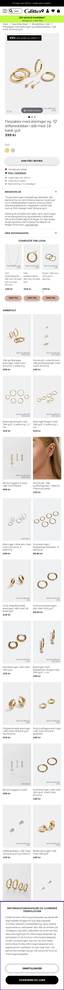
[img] (29, 117)
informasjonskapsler (16, 954)
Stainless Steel (20, 24)
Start (5, 24)
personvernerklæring (17, 950)
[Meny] (5, 11)
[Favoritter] (54, 11)
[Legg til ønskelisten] (55, 121)
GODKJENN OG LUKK (32, 980)
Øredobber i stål (41, 24)
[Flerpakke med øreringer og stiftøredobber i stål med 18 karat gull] (8, 150)
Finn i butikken (17, 173)
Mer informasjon (17, 233)
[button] (48, 11)
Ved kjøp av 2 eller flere (32, 21)
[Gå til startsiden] (32, 11)
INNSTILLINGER (32, 968)
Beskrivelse (13, 191)
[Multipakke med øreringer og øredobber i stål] (14, 150)
